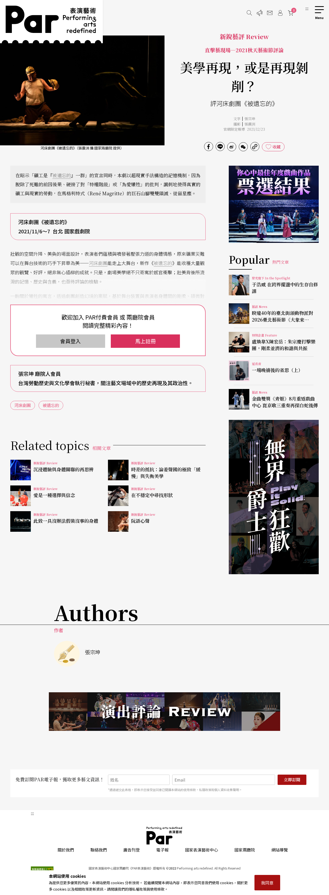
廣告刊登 (131, 850)
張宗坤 (249, 118)
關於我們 (66, 850)
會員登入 (70, 341)
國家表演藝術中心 (201, 850)
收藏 (276, 147)
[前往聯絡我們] (270, 13)
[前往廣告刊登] (259, 13)
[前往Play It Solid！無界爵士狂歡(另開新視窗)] (274, 497)
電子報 (162, 850)
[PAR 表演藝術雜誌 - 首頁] (51, 21)
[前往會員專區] (280, 13)
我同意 (267, 883)
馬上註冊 (145, 341)
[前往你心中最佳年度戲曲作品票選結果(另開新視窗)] (274, 204)
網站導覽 (279, 850)
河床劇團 (98, 263)
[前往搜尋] (249, 13)
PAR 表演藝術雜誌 (164, 836)
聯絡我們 (98, 850)
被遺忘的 (61, 175)
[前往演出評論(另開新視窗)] (164, 711)
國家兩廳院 (244, 850)
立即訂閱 (292, 780)
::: (306, 8)
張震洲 (249, 124)
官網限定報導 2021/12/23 (244, 129)
